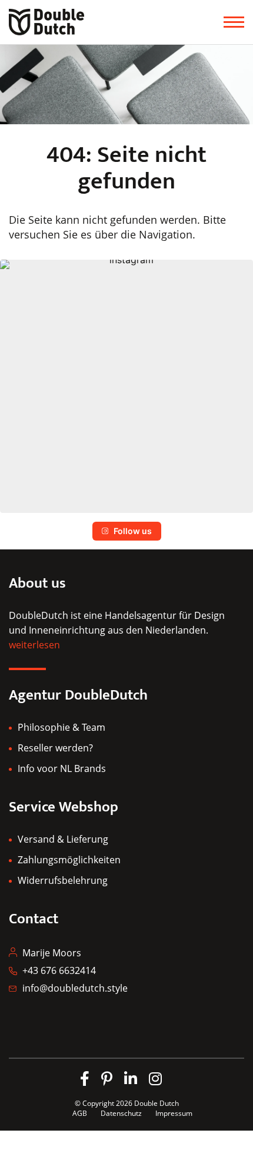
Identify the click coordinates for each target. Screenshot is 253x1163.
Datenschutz (122, 1113)
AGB (79, 1113)
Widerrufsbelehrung (63, 880)
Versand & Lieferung (63, 839)
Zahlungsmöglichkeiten (69, 859)
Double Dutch (156, 1103)
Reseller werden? (55, 747)
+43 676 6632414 (59, 970)
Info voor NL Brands (62, 768)
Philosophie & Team (61, 727)
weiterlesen (34, 644)
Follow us (133, 531)
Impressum (173, 1113)
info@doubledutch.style (75, 988)
